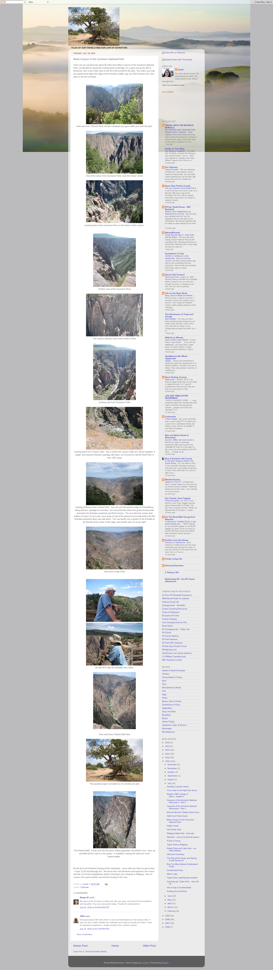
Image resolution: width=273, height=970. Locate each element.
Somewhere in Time (174, 254)
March (170, 907)
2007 (167, 923)
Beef (164, 681)
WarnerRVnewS (172, 233)
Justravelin (170, 417)
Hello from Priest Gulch (177, 816)
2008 (167, 919)
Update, (168, 361)
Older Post (149, 945)
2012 (167, 754)
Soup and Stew (169, 711)
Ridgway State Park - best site (180, 833)
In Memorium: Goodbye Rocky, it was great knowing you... (180, 522)
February (171, 911)
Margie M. (84, 897)
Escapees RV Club (170, 616)
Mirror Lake (172, 874)
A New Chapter (171, 419)
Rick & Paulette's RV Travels (178, 459)
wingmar (145, 963)
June (169, 896)
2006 (167, 927)
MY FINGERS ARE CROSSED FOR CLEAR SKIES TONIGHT (180, 131)
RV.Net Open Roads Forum (174, 646)
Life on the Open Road (176, 293)
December (172, 764)
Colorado (84, 887)
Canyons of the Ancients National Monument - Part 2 (182, 801)
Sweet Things (168, 722)
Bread (164, 718)
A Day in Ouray (173, 841)
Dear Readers (171, 319)
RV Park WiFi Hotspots (172, 643)
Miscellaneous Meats (171, 688)
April (169, 903)
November (172, 768)
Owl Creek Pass (174, 829)
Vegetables (167, 708)
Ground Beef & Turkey (172, 677)
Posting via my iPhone (177, 891)
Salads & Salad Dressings (173, 670)
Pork (164, 684)
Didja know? (170, 379)
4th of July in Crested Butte (179, 887)
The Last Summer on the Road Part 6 (181, 188)
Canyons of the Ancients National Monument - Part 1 (182, 807)
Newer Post (80, 945)
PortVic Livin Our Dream (176, 540)
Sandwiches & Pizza (171, 705)
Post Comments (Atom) (96, 951)
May (169, 900)
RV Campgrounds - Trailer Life (176, 629)
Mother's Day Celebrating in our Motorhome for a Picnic (178, 213)
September (172, 776)
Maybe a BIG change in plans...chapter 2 (177, 795)
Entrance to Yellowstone (175, 542)
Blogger (165, 963)
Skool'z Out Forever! (175, 275)
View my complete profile (173, 85)
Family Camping (169, 619)
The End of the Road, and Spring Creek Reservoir (182, 859)
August (170, 779)
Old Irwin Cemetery (175, 854)
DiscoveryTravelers (174, 566)
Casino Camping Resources (174, 609)
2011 (167, 758)
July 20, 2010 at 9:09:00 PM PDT (94, 907)
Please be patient (172, 501)
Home (115, 945)
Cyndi (180, 70)
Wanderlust (81, 13)
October (171, 772)
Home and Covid (172, 277)
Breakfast (166, 715)
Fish (164, 691)
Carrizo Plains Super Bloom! (177, 340)
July (169, 783)
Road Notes (167, 626)
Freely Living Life (173, 559)
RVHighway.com (169, 650)
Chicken (165, 674)
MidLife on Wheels (174, 337)
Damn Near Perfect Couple (178, 186)
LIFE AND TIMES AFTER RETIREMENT (176, 397)
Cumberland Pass (175, 870)
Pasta (164, 698)
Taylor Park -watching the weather (182, 878)
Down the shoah (172, 169)
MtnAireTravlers (172, 480)
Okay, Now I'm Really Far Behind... (180, 295)
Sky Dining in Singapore (175, 151)
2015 (167, 743)
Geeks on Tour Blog (174, 149)
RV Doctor (166, 633)
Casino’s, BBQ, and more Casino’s (179, 440)
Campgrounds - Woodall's (173, 605)
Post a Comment (84, 934)
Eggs (164, 694)
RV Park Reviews (170, 639)
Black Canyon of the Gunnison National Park (180, 821)
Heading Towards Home (178, 787)
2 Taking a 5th (172, 572)
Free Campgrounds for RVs (174, 622)
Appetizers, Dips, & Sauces (174, 725)
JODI (82, 916)
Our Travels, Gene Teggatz (178, 498)
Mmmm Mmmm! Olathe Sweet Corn (183, 812)
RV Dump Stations (170, 636)
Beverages (167, 728)
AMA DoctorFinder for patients (175, 598)
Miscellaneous (168, 732)
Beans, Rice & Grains (171, 701)
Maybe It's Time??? (173, 482)
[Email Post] (106, 884)
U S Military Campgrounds (174, 656)
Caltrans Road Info (170, 602)
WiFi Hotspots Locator (172, 660)
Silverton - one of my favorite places (183, 837)
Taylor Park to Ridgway (177, 845)
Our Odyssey (171, 167)
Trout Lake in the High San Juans (182, 790)
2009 (167, 916)
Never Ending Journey (176, 377)
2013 (167, 750)
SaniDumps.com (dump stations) (177, 653)
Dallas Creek (172, 826)
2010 (167, 761)
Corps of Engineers (170, 612)
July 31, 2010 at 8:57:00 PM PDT (94, 929)
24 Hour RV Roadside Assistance (177, 595)
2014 (167, 746)
